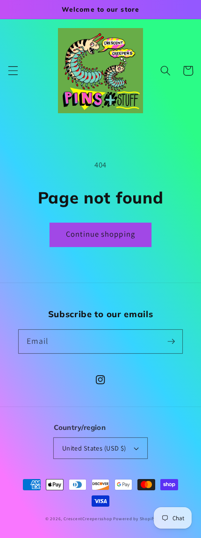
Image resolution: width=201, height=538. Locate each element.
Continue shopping (100, 234)
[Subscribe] (171, 341)
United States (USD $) (94, 447)
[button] (12, 70)
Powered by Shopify (134, 519)
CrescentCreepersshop (88, 519)
